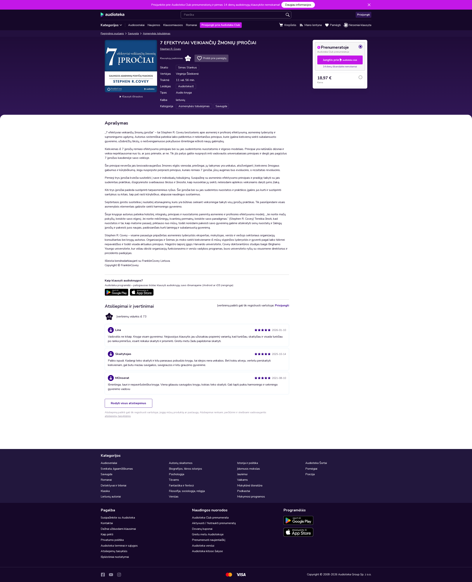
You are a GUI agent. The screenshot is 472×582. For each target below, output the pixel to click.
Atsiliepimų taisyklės (114, 551)
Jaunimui (242, 474)
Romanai (191, 25)
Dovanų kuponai (202, 529)
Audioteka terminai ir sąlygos (119, 546)
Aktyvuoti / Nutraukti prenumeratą (214, 523)
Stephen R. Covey (170, 49)
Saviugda (133, 33)
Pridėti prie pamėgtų (214, 58)
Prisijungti (363, 14)
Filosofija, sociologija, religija (187, 491)
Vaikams (242, 480)
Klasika (105, 491)
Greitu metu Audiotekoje (208, 534)
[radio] (340, 48)
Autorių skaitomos (180, 463)
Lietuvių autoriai (111, 497)
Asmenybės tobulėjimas (156, 33)
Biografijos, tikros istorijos (185, 469)
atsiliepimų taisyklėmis (118, 416)
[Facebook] (103, 574)
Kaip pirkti (107, 534)
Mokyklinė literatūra (249, 485)
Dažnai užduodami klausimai (118, 529)
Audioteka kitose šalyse (207, 551)
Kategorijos (110, 25)
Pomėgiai (311, 469)
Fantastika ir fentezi (181, 485)
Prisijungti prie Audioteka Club (221, 25)
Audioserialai (136, 25)
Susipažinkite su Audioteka (118, 518)
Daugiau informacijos (298, 5)
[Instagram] (119, 574)
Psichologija (176, 474)
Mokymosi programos (251, 497)
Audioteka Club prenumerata (210, 518)
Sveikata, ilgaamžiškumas (117, 469)
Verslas (173, 497)
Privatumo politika (112, 540)
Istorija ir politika (247, 463)
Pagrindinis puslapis (112, 33)
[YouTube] (111, 574)
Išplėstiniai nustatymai (115, 557)
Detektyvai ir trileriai (113, 485)
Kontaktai (107, 523)
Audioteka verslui (203, 546)
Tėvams (174, 480)
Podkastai (243, 491)
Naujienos (154, 25)
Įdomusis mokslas (248, 469)
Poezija (310, 474)
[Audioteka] (112, 15)
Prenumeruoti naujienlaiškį (208, 540)
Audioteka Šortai (316, 463)
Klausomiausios (173, 25)
